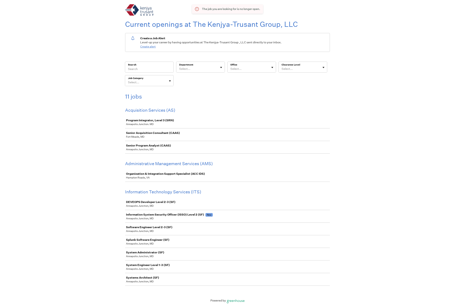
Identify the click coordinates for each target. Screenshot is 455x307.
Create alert (148, 46)
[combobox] (179, 69)
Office (233, 64)
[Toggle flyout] (221, 67)
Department (186, 64)
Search (132, 64)
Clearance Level (291, 64)
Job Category (135, 78)
